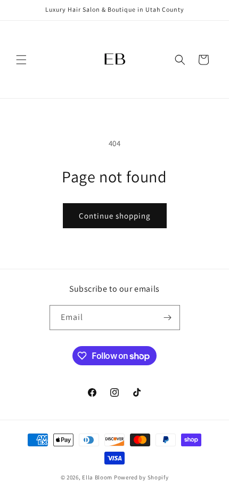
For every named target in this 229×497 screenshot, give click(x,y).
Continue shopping (115, 216)
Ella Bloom (97, 477)
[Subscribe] (167, 317)
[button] (21, 59)
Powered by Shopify (141, 477)
